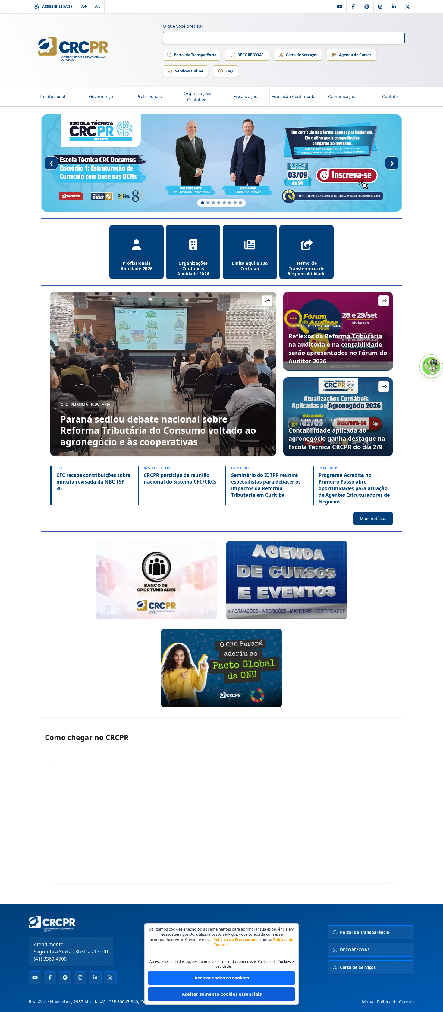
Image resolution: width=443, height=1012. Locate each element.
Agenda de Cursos (355, 54)
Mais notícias (373, 518)
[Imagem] (156, 580)
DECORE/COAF (250, 54)
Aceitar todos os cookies (221, 978)
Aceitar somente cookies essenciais (222, 994)
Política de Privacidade (235, 939)
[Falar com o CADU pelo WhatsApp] (431, 366)
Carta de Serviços (301, 54)
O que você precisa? (183, 26)
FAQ (229, 71)
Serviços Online (189, 71)
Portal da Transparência (195, 54)
